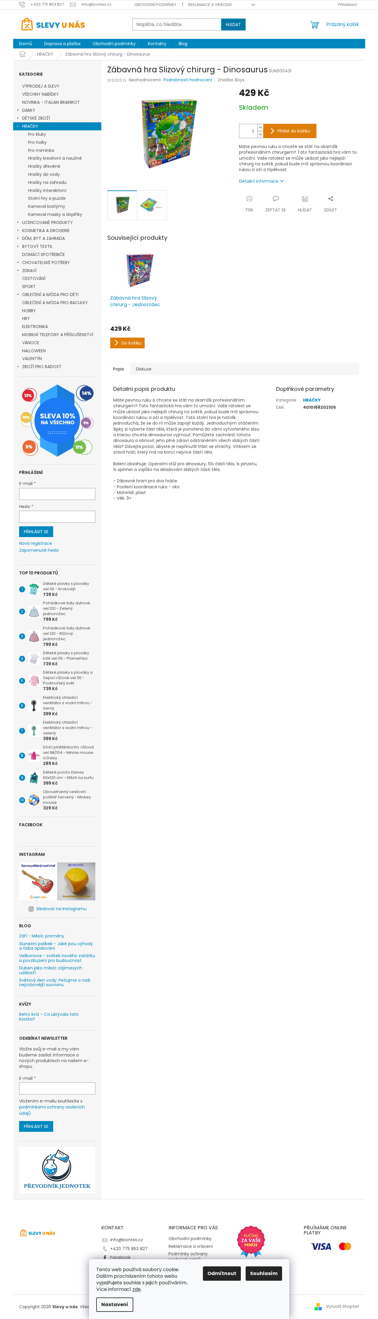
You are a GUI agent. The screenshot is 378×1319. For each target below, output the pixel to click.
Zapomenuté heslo (39, 550)
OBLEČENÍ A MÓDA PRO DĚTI (50, 295)
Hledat (233, 25)
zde (136, 1289)
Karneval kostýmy (46, 206)
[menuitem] (25, 43)
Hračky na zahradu (47, 182)
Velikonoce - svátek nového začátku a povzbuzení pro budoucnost (57, 958)
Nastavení (114, 1304)
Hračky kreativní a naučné (55, 158)
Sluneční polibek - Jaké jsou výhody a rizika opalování (56, 946)
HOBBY (29, 311)
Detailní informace (258, 181)
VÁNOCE (30, 343)
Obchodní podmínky (155, 4)
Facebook (120, 1257)
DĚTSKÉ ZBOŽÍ (36, 118)
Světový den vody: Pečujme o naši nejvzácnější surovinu (54, 982)
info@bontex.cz (126, 1240)
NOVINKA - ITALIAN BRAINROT (51, 102)
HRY (26, 318)
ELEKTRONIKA (35, 327)
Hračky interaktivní (47, 190)
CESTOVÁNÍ (33, 278)
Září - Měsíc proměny (41, 936)
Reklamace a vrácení (210, 4)
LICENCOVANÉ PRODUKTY (47, 222)
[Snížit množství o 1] (260, 134)
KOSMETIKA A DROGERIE (46, 231)
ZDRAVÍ (29, 271)
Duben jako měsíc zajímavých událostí (50, 970)
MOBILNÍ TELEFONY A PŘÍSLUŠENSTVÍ (57, 335)
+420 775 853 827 (129, 1249)
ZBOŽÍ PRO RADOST (42, 367)
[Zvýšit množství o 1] (260, 127)
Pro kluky (37, 134)
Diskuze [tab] (143, 369)
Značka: (231, 80)
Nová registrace (35, 543)
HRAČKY (30, 126)
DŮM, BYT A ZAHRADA (43, 238)
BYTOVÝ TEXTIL (37, 246)
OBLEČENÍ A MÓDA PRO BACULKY (55, 303)
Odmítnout (221, 1273)
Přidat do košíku (294, 131)
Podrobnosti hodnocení (187, 80)
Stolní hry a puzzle (47, 198)
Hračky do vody (44, 174)
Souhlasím (264, 1273)
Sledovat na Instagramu (61, 909)
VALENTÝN (32, 359)
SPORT (29, 286)
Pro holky (37, 142)
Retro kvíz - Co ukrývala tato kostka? (49, 1016)
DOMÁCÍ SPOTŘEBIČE (43, 254)
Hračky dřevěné (44, 166)
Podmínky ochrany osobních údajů (188, 1256)
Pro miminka (41, 150)
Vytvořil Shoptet (342, 1306)
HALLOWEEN (34, 351)
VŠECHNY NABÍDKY (40, 94)
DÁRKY (28, 110)
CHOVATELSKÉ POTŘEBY (46, 263)
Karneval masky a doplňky (55, 214)
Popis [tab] (118, 369)
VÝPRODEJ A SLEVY (40, 86)
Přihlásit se (36, 532)
